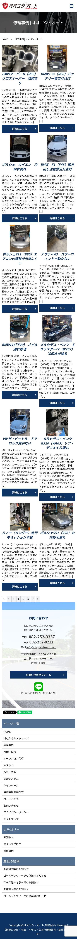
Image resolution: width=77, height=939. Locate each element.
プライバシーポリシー (16, 812)
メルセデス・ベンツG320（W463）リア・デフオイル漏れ (57, 443)
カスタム (9, 765)
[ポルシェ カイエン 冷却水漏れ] (20, 148)
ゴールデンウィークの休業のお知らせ (25, 875)
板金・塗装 (10, 772)
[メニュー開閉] (71, 6)
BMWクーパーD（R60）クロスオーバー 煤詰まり (19, 78)
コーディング (11, 799)
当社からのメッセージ (16, 738)
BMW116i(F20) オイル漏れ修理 (20, 346)
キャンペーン (11, 785)
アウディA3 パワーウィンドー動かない (57, 256)
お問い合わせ (11, 805)
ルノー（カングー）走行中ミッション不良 (19, 534)
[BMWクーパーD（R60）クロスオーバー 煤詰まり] (20, 58)
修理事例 (9, 850)
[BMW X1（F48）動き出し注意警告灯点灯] (57, 148)
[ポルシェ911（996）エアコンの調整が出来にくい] (20, 238)
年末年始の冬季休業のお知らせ (21, 882)
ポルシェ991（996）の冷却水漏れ (57, 534)
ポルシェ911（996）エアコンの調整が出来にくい (19, 258)
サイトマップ (11, 819)
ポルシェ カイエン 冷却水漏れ (19, 166)
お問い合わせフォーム (38, 675)
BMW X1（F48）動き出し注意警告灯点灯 (57, 166)
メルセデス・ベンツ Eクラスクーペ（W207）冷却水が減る (57, 349)
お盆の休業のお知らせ (16, 869)
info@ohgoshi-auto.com (41, 647)
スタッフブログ (12, 844)
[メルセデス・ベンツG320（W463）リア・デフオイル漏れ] (57, 422)
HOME (5, 39)
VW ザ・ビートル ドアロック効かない (20, 440)
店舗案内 (9, 745)
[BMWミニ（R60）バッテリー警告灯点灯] (57, 58)
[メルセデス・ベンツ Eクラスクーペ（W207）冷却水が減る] (57, 328)
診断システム (11, 778)
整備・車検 (10, 752)
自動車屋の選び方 (14, 792)
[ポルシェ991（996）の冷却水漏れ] (57, 516)
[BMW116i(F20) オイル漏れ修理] (20, 328)
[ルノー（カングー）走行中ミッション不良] (20, 516)
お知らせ (9, 837)
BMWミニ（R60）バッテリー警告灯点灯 (57, 76)
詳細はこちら (19, 128)
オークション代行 (14, 758)
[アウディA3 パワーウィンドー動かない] (57, 238)
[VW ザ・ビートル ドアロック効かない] (20, 422)
